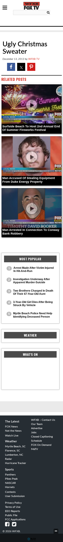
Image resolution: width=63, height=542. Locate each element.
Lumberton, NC (14, 454)
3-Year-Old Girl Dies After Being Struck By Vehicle (33, 304)
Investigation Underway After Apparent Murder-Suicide (31, 281)
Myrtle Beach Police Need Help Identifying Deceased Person (32, 315)
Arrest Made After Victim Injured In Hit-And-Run (33, 269)
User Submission (15, 496)
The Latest (12, 421)
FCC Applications (15, 519)
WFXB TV (33, 59)
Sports (9, 469)
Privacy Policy (13, 502)
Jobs (33, 432)
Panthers (10, 474)
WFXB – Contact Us (43, 420)
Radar (8, 459)
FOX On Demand (41, 445)
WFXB (31, 6)
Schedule (36, 440)
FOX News (11, 426)
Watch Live (11, 435)
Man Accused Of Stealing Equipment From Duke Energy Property (28, 179)
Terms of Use (12, 507)
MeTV (34, 449)
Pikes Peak (11, 478)
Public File (11, 515)
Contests (10, 492)
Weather (11, 441)
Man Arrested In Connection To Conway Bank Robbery (30, 231)
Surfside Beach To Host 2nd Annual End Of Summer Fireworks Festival (31, 128)
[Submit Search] (48, 12)
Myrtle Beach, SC (15, 446)
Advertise (36, 428)
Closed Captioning (42, 436)
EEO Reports (12, 511)
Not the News (13, 430)
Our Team (37, 424)
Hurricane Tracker (15, 463)
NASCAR (10, 483)
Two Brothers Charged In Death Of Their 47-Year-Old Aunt (33, 292)
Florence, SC (12, 450)
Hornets (10, 487)
